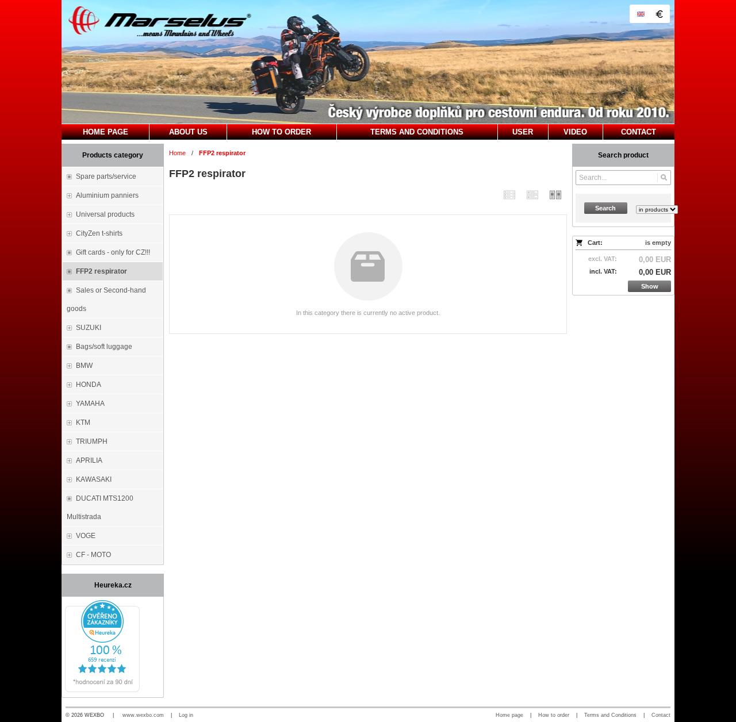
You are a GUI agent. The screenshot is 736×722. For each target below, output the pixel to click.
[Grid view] (532, 194)
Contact (660, 715)
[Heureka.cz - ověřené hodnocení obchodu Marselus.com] (102, 689)
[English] (640, 14)
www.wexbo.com (143, 715)
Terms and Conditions (610, 715)
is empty (658, 242)
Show (649, 286)
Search (605, 208)
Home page (509, 715)
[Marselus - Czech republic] (368, 62)
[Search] (664, 177)
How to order (553, 715)
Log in (186, 715)
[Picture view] (555, 194)
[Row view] (509, 194)
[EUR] (659, 14)
